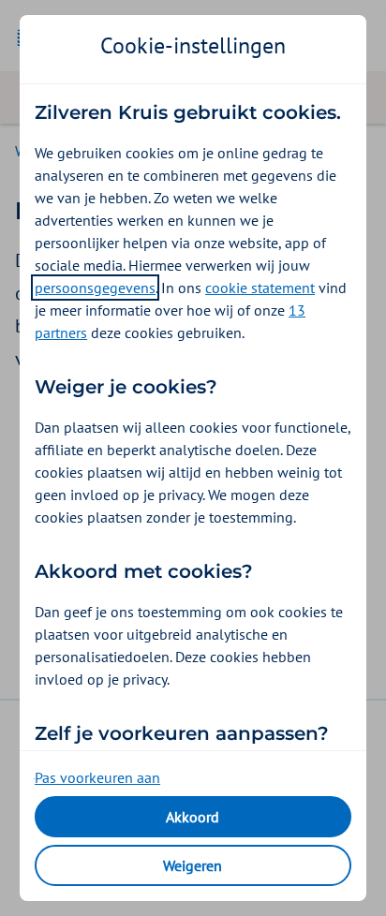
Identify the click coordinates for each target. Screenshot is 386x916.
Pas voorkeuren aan (97, 777)
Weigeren (192, 865)
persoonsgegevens (95, 287)
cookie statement (260, 287)
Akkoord (192, 816)
